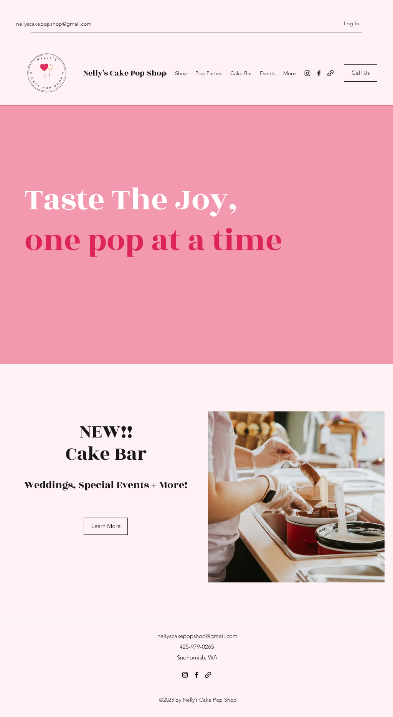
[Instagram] (307, 73)
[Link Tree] (330, 73)
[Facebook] (319, 73)
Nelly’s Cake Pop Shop (124, 73)
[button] (181, 73)
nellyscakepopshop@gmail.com (53, 23)
